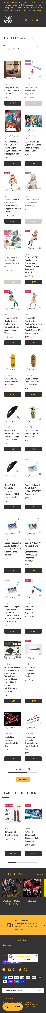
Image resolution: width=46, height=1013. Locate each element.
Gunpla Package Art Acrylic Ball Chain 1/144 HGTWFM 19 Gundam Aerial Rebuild (12, 548)
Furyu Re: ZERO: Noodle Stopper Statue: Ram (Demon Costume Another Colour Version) (32, 265)
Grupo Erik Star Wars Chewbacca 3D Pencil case (32, 381)
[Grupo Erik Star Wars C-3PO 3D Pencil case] (12, 360)
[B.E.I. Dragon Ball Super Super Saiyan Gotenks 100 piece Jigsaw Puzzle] (33, 121)
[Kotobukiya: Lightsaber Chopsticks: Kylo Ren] (12, 719)
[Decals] (32, 888)
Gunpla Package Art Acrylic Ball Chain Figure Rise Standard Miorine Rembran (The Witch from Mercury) (33, 551)
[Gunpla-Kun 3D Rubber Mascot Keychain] (33, 588)
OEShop (10, 998)
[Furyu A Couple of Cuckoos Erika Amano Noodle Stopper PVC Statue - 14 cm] (12, 181)
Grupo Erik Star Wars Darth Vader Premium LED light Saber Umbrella (12, 435)
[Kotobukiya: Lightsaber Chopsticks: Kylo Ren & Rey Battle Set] (33, 719)
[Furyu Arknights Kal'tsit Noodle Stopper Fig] (33, 181)
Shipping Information (30, 1004)
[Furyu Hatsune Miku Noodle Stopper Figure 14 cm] (12, 239)
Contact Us (19, 1002)
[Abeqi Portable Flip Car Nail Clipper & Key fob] (12, 69)
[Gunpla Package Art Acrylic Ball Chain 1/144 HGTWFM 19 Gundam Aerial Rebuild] (12, 525)
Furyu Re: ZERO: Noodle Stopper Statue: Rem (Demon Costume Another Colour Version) (11, 325)
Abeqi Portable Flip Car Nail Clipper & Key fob (12, 90)
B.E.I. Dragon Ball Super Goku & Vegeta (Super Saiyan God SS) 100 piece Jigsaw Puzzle (12, 147)
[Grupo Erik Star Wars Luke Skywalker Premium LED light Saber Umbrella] (12, 467)
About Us (5, 1002)
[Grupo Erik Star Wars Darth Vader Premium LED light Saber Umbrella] (12, 412)
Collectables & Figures (11, 902)
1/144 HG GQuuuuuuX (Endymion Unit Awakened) (31, 836)
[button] (36, 20)
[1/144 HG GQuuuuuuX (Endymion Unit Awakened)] (33, 814)
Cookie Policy (29, 1002)
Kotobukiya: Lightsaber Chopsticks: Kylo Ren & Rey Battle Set (32, 742)
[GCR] (10, 956)
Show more (23, 779)
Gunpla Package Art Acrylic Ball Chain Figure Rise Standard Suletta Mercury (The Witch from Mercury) (12, 614)
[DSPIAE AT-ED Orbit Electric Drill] (13, 814)
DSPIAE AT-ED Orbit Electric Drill (12, 833)
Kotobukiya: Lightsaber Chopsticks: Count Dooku (32, 672)
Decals (32, 900)
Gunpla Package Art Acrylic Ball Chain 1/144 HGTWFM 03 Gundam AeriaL (33, 490)
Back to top (22, 940)
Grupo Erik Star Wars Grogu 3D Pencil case (31, 433)
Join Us (35, 1007)
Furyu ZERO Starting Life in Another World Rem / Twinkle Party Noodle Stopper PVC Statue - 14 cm (33, 325)
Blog (12, 1002)
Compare (12, 78)
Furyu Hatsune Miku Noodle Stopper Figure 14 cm (11, 262)
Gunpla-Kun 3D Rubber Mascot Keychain (31, 609)
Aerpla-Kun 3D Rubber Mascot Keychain (31, 90)
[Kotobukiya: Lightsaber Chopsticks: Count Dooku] (33, 649)
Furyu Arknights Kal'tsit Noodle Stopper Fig (32, 202)
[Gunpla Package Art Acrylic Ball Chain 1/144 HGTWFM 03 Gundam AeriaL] (33, 467)
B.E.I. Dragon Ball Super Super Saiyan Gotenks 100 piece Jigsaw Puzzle (33, 146)
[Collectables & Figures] (11, 888)
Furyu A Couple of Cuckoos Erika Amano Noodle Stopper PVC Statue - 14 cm (12, 205)
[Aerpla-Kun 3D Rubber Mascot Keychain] (33, 69)
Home (4, 31)
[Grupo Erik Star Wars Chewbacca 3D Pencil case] (33, 360)
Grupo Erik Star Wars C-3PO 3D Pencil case (11, 381)
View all (5, 796)
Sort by (5, 45)
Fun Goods (11, 31)
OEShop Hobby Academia (23, 1007)
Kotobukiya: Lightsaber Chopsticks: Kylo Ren (11, 741)
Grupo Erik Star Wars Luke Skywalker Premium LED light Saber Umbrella (12, 491)
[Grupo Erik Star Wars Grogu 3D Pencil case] (33, 412)
